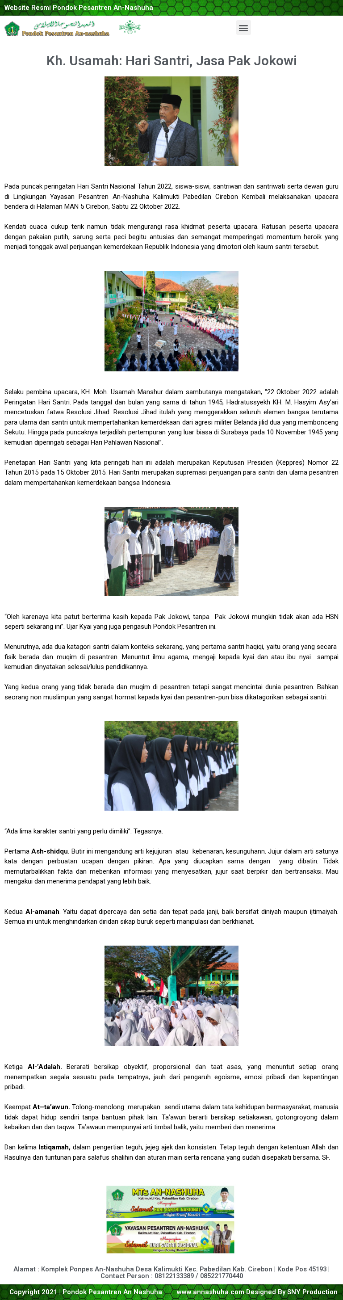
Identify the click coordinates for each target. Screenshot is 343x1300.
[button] (243, 27)
